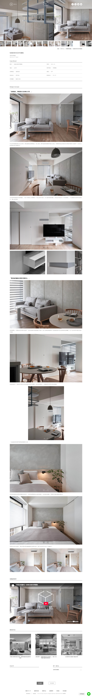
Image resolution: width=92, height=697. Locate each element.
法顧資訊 (34, 693)
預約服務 (64, 690)
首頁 (58, 48)
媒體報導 (51, 690)
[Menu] (11, 4)
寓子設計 (18, 75)
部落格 (58, 690)
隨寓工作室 (18, 79)
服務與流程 (36, 690)
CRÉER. (64, 693)
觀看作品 (44, 690)
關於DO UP (28, 690)
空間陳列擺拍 (68, 48)
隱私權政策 (28, 693)
